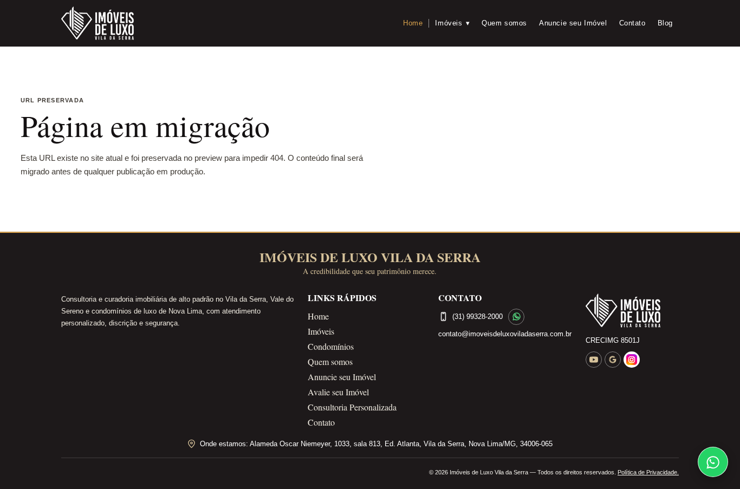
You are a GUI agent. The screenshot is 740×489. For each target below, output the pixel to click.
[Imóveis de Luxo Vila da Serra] (97, 23)
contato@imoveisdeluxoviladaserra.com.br (505, 334)
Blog (665, 23)
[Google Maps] (613, 359)
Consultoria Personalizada (352, 407)
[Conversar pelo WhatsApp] (516, 317)
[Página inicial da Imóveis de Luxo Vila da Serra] (632, 311)
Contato (632, 23)
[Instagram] (632, 359)
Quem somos (504, 23)
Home (413, 23)
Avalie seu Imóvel (338, 391)
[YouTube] (594, 359)
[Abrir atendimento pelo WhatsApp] (713, 462)
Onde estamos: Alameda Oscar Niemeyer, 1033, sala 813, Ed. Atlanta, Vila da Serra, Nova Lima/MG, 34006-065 (376, 444)
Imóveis (452, 23)
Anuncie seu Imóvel (573, 23)
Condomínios (331, 346)
